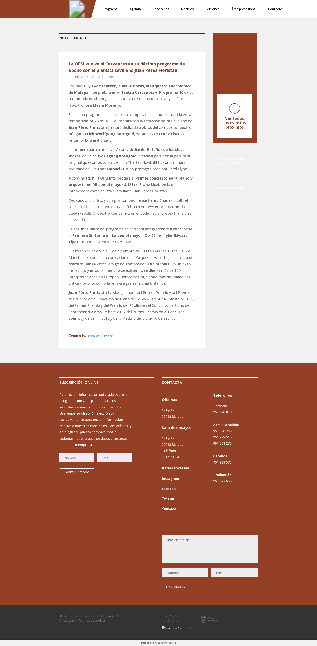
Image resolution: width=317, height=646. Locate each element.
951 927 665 (222, 481)
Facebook (94, 335)
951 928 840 (222, 412)
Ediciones (212, 9)
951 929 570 (171, 457)
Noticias (187, 9)
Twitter (108, 335)
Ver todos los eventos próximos (234, 123)
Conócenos (160, 9)
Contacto (275, 9)
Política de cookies (92, 620)
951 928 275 (222, 443)
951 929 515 (222, 437)
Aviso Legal (67, 620)
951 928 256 (222, 431)
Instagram (170, 478)
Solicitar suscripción (77, 472)
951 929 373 (222, 462)
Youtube (169, 508)
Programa (110, 9)
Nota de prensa (104, 76)
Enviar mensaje (175, 586)
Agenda (135, 9)
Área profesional (243, 9)
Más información (230, 188)
